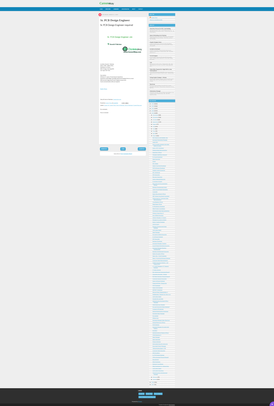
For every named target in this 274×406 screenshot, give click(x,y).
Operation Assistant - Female (160, 274)
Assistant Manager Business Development (159, 248)
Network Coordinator (158, 364)
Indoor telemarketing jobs (159, 179)
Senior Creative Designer (159, 222)
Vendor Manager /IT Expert (159, 217)
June (154, 128)
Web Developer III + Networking (161, 366)
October (155, 119)
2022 (152, 106)
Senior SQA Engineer (158, 287)
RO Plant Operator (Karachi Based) (161, 276)
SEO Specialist (156, 239)
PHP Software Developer (159, 168)
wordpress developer (155, 49)
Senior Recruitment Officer (159, 194)
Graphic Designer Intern (155, 42)
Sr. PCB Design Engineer (115, 20)
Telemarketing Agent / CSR (159, 348)
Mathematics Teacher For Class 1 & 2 (162, 294)
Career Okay (113, 105)
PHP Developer (156, 285)
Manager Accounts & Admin (159, 220)
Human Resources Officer (159, 322)
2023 (152, 103)
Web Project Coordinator (159, 208)
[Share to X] (125, 103)
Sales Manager (156, 232)
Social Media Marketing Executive (161, 245)
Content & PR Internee (158, 309)
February (155, 377)
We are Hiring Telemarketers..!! (160, 292)
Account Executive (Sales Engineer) (161, 307)
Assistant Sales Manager (159, 313)
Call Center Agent (157, 230)
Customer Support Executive (160, 278)
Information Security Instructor (160, 344)
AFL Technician (156, 172)
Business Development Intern (160, 187)
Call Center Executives (158, 370)
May (154, 131)
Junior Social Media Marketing (160, 189)
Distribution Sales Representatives (161, 211)
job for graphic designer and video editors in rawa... (161, 145)
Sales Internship (156, 339)
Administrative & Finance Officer (161, 332)
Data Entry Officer (157, 152)
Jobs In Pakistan (120, 105)
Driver (154, 161)
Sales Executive (156, 159)
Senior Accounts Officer (158, 253)
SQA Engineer (156, 324)
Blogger (140, 401)
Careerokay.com (117, 99)
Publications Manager (155, 91)
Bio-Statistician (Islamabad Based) (161, 272)
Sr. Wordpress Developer (159, 206)
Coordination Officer (158, 202)
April (154, 133)
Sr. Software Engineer (158, 237)
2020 (152, 110)
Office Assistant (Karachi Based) (161, 357)
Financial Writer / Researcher (160, 283)
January (155, 379)
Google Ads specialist (158, 299)
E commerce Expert (157, 181)
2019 (152, 113)
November (155, 117)
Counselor (155, 191)
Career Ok (106, 105)
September (155, 122)
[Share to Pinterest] (127, 103)
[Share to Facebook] (126, 103)
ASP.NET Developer (157, 290)
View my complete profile (156, 19)
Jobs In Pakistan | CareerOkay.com (133, 105)
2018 (152, 382)
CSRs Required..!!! (157, 335)
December (155, 115)
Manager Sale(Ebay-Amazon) (160, 154)
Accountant (155, 316)
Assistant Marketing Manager (160, 140)
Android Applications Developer (160, 311)
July (154, 126)
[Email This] (122, 103)
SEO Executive (156, 174)
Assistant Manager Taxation (159, 243)
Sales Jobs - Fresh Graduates (160, 256)
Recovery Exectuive (157, 177)
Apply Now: (103, 89)
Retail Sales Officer (157, 204)
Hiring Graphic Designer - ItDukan (158, 77)
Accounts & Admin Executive (160, 234)
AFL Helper (155, 163)
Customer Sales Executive (159, 350)
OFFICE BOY (156, 224)
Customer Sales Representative (160, 260)
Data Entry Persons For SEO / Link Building (160, 28)
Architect (155, 330)
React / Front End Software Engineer (161, 258)
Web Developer (156, 361)
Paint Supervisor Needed (159, 304)
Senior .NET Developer (158, 148)
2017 (152, 384)
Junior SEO (155, 142)
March (154, 135)
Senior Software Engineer (159, 281)
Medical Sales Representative (160, 150)
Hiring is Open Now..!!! (158, 213)
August (154, 124)
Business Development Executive (161, 251)
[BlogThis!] (123, 103)
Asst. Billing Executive (158, 215)
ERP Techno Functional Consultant (161, 196)
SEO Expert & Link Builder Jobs (160, 137)
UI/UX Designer (154, 55)
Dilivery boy (156, 318)
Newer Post (104, 148)
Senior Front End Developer (159, 165)
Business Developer (157, 241)
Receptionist (156, 359)
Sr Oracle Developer (157, 157)
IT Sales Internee (157, 270)
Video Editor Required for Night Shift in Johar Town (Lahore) (161, 70)
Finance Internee (157, 341)
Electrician (152, 84)
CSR (151, 62)
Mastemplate (172, 404)
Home (123, 148)
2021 (152, 108)
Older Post (142, 148)
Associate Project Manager (159, 346)
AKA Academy (156, 353)
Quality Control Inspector (159, 170)
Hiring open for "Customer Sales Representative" (160, 199)
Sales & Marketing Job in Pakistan (158, 35)
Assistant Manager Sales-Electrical (161, 320)
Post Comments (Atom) (126, 153)
